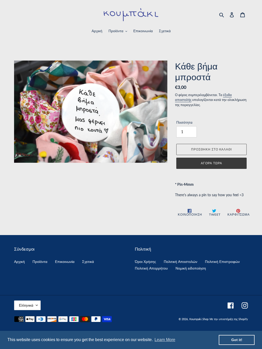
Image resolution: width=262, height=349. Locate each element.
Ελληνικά (26, 305)
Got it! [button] (236, 340)
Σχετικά (88, 261)
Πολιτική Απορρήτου (151, 268)
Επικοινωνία (64, 261)
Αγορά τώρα (211, 163)
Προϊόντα (39, 261)
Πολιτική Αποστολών (180, 261)
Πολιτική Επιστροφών (222, 261)
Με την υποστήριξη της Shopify (229, 319)
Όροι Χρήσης (145, 261)
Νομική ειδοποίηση (191, 268)
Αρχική (19, 261)
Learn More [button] (165, 340)
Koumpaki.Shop (199, 319)
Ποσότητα (184, 122)
